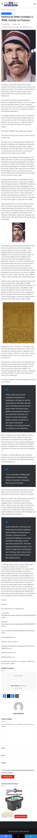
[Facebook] (4, 696)
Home (4, 9)
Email (3, 755)
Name (3, 748)
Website (3, 762)
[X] (8, 696)
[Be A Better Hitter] (11, 3)
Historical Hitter (11, 9)
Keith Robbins (7, 24)
